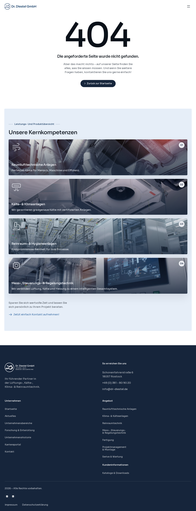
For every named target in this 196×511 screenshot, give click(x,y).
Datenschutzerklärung (35, 504)
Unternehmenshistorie (18, 437)
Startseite (11, 409)
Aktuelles (10, 416)
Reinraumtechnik (112, 423)
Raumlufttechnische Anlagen (119, 409)
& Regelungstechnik (114, 432)
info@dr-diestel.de (115, 389)
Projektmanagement (114, 447)
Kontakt (9, 451)
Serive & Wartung (112, 456)
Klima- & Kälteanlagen (115, 416)
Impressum (11, 504)
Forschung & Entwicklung (20, 430)
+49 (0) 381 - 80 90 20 (116, 382)
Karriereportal (13, 444)
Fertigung (108, 440)
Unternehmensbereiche (18, 423)
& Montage (108, 449)
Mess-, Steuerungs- (114, 430)
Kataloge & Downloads (115, 473)
